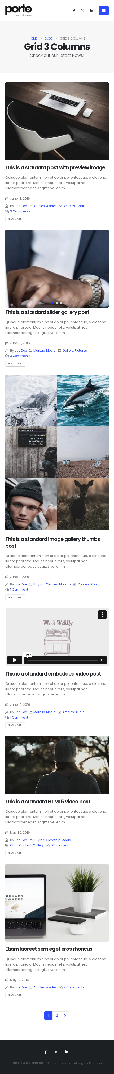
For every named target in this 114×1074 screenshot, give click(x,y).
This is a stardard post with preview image (55, 167)
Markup (39, 351)
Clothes (52, 584)
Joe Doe (21, 206)
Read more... (15, 219)
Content (83, 584)
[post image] (57, 121)
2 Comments (74, 987)
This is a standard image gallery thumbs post (52, 542)
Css (94, 584)
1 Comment (19, 590)
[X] (82, 10)
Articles (39, 206)
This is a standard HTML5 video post (47, 801)
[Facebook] (74, 10)
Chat (80, 206)
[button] (12, 269)
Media (51, 351)
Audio (79, 712)
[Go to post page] (31, 400)
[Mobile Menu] (104, 10)
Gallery (68, 351)
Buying (39, 584)
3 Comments (20, 211)
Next (65, 1015)
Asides (51, 206)
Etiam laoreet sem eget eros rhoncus (48, 949)
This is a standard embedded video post (53, 673)
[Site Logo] (18, 10)
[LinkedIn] (91, 10)
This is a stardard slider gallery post (47, 312)
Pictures (81, 351)
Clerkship (53, 840)
